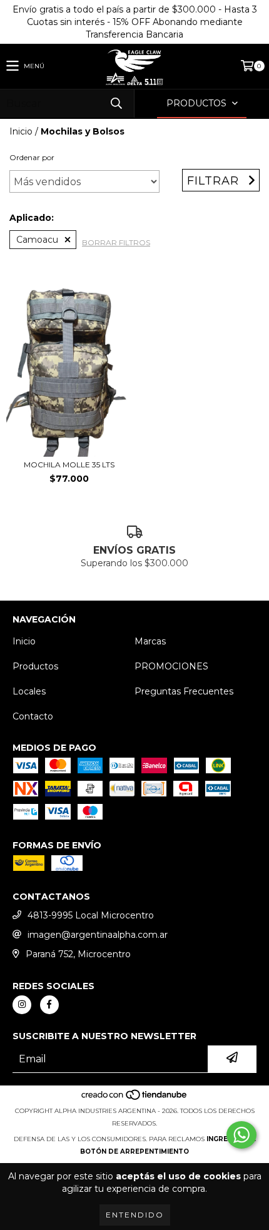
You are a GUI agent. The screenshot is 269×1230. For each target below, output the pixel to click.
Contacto (33, 716)
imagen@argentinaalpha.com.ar (98, 934)
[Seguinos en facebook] (49, 1004)
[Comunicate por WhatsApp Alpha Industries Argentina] (241, 1135)
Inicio (21, 131)
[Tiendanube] (135, 1098)
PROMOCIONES (171, 666)
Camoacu (37, 239)
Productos (35, 666)
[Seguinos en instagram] (22, 1004)
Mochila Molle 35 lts (69, 464)
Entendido (135, 1214)
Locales (29, 691)
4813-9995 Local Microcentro (91, 915)
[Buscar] (115, 103)
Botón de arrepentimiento (134, 1151)
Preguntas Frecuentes (183, 691)
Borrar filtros (116, 242)
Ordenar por (31, 157)
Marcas (150, 641)
